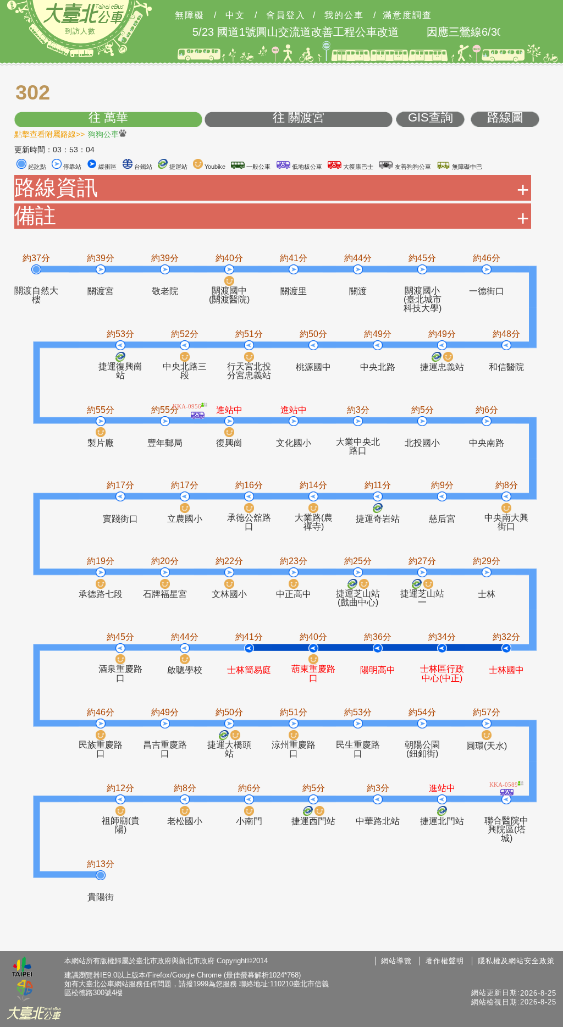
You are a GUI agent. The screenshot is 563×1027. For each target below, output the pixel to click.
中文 (235, 15)
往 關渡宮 (298, 118)
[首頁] (83, 13)
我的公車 (344, 15)
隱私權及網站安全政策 (516, 961)
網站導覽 (396, 961)
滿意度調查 (407, 15)
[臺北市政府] (22, 968)
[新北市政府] (24, 991)
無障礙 (190, 15)
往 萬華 (108, 118)
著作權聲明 (445, 961)
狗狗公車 (103, 134)
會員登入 (286, 15)
